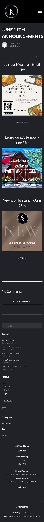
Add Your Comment (22, 301)
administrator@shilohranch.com (28, 516)
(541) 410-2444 (25, 513)
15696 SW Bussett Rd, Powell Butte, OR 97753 (22, 474)
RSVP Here (22, 258)
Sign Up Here (22, 122)
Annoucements (7, 423)
